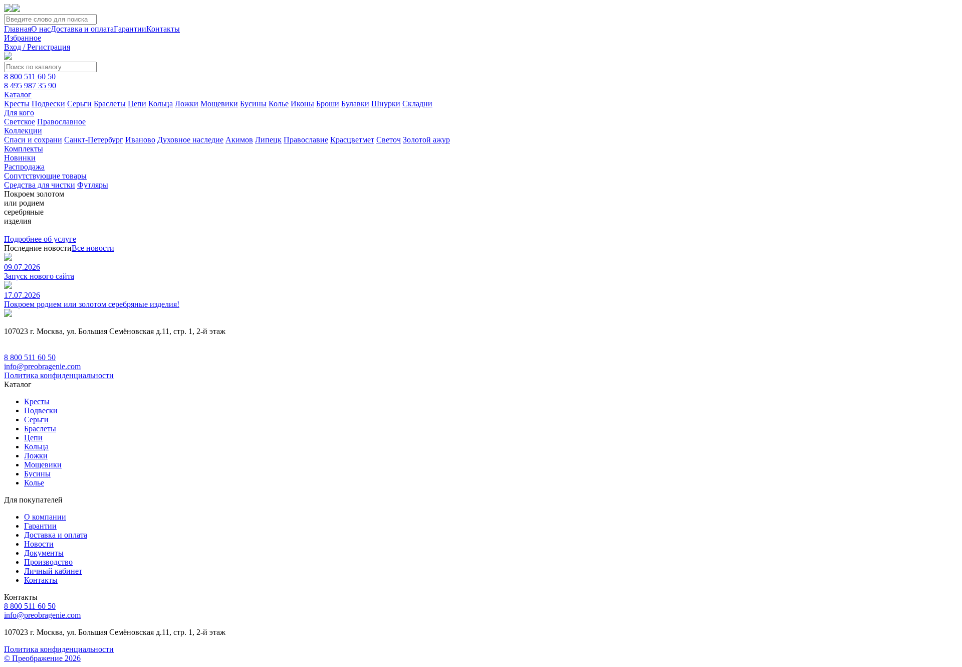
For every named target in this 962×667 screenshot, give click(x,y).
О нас (41, 29)
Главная (17, 29)
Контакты (163, 29)
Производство (48, 562)
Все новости (93, 248)
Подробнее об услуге (40, 239)
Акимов (239, 139)
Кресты (17, 103)
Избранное (22, 38)
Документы (44, 553)
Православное (61, 121)
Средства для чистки (39, 185)
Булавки (355, 103)
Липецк (268, 139)
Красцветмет (352, 139)
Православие (306, 139)
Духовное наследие (190, 139)
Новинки (20, 157)
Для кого (19, 112)
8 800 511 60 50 (30, 76)
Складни (417, 103)
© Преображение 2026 (42, 658)
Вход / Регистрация (37, 47)
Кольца (160, 103)
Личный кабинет (53, 571)
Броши (327, 103)
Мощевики (219, 103)
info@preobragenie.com (42, 366)
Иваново (140, 139)
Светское (19, 121)
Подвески (48, 103)
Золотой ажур (426, 139)
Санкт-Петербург (93, 139)
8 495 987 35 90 (30, 85)
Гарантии (130, 29)
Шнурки (385, 103)
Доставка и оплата (82, 29)
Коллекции (23, 130)
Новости (39, 544)
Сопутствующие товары (45, 176)
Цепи (137, 103)
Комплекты (23, 148)
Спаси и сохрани (33, 139)
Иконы (302, 103)
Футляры (92, 185)
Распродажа (24, 166)
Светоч (388, 139)
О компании (45, 517)
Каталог (18, 94)
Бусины (253, 103)
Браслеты (110, 103)
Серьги (79, 103)
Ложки (186, 103)
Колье (279, 103)
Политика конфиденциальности (59, 375)
